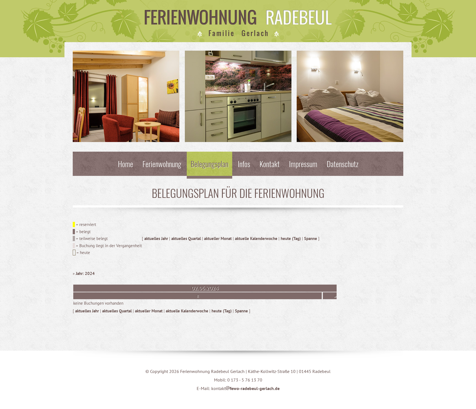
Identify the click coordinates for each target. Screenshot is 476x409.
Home (125, 163)
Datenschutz (342, 163)
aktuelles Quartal (186, 238)
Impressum (303, 163)
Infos (244, 163)
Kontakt (269, 163)
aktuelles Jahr (156, 238)
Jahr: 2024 (85, 273)
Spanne (310, 238)
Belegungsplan (209, 163)
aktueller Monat (218, 238)
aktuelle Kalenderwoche (256, 238)
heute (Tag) (291, 238)
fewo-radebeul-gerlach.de (255, 388)
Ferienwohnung (161, 163)
